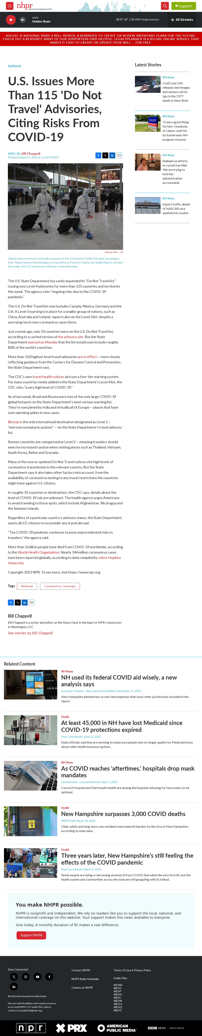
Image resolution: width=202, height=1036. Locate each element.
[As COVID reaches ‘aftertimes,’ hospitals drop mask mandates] (30, 776)
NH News (168, 77)
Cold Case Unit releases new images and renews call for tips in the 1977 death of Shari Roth (176, 91)
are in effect (87, 356)
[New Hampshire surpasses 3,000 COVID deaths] (30, 821)
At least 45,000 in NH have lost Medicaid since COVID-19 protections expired (121, 726)
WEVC (118, 988)
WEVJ (117, 997)
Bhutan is (15, 422)
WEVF (117, 991)
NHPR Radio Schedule (85, 979)
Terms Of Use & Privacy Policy (132, 970)
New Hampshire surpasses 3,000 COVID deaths (123, 813)
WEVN (118, 1000)
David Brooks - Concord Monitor (81, 782)
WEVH (118, 994)
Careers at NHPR (82, 987)
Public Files (120, 978)
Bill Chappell (31, 153)
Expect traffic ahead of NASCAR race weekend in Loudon (176, 208)
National (14, 65)
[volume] (22, 19)
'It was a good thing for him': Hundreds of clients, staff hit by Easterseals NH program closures (176, 130)
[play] (11, 20)
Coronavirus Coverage (60, 586)
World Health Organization (38, 552)
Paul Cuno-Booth (71, 736)
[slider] (29, 20)
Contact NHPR (81, 970)
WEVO (118, 1004)
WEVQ (118, 1007)
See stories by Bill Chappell (30, 633)
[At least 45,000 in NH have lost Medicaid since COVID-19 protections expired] (30, 730)
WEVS (118, 1010)
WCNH (118, 985)
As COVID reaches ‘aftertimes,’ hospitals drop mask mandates (128, 771)
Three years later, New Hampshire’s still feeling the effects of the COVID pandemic (127, 858)
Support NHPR (31, 935)
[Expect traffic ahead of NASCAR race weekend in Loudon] (148, 205)
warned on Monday (43, 342)
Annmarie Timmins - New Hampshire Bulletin (88, 691)
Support (185, 6)
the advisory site (70, 337)
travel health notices (48, 376)
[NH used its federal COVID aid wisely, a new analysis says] (30, 684)
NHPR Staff (68, 820)
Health (65, 717)
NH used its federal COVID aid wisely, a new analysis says (119, 680)
